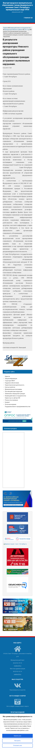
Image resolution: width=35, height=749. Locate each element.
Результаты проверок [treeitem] (11, 400)
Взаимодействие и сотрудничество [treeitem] (15, 395)
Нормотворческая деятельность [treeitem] (14, 385)
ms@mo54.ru (17, 665)
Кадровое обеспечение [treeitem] (12, 383)
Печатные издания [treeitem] (10, 404)
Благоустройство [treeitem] (10, 387)
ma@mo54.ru (17, 674)
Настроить (17, 740)
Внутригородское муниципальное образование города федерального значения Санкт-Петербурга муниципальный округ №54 (17, 6)
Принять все (17, 736)
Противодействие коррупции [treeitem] (13, 391)
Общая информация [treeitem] (11, 378)
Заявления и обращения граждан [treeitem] (15, 393)
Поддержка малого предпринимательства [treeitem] (17, 406)
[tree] (17, 391)
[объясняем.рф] (17, 584)
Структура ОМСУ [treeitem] (10, 380)
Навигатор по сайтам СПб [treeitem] (12, 398)
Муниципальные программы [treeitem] (13, 389)
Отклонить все (17, 745)
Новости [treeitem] (7, 376)
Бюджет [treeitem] (7, 402)
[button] (28, 17)
